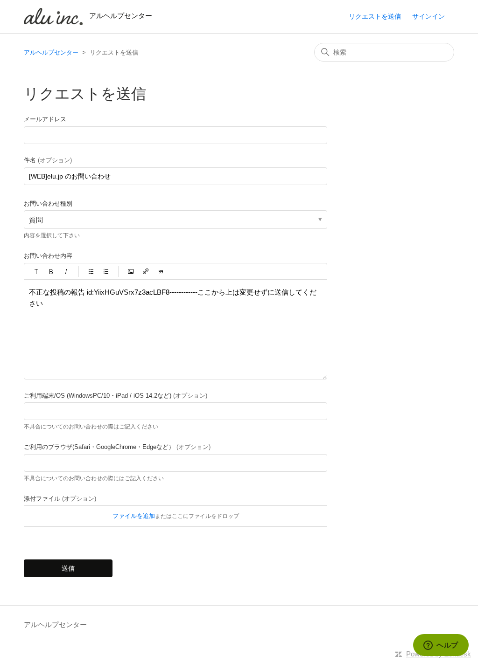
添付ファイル (60, 498)
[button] (36, 271)
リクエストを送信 (375, 16)
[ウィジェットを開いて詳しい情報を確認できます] (441, 645)
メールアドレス (45, 119)
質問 (36, 220)
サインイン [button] (428, 16)
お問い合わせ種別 (48, 203)
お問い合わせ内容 (48, 255)
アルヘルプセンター (51, 52)
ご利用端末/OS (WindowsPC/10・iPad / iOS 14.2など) (115, 395)
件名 (48, 160)
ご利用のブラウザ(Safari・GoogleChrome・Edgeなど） (117, 446)
